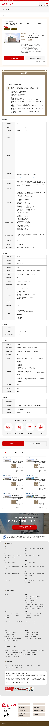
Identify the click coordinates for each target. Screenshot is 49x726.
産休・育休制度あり (7, 656)
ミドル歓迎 (6, 652)
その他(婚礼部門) (39, 628)
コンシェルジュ (33, 600)
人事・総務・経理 (34, 632)
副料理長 (5, 632)
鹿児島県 (30, 575)
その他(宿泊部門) (40, 606)
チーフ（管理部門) (33, 636)
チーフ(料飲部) (6, 615)
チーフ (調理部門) (7, 634)
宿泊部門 (26, 594)
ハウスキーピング (36, 613)
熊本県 (30, 573)
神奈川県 (9, 555)
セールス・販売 (27, 634)
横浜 (39, 580)
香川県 (9, 573)
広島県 (25, 566)
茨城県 (5, 557)
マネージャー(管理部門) (28, 638)
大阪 (29, 580)
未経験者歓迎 (32, 650)
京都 (43, 580)
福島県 (30, 548)
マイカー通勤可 (23, 654)
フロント (29, 39)
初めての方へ (22, 704)
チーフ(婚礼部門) (39, 626)
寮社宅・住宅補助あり (31, 654)
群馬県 (13, 557)
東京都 (5, 555)
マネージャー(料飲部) (15, 615)
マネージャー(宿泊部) (39, 604)
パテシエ (11, 640)
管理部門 (26, 630)
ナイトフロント (37, 598)
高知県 (17, 573)
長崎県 (38, 573)
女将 (34, 606)
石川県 (5, 562)
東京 (25, 580)
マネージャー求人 (19, 652)
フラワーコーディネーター (29, 626)
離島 (9, 580)
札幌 (29, 582)
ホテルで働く (7, 28)
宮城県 (25, 548)
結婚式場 (5, 665)
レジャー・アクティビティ (29, 602)
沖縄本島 (5, 580)
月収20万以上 (13, 28)
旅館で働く (6, 650)
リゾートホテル (37, 665)
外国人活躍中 (12, 652)
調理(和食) (14, 638)
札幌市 (5, 548)
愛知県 (6, 21)
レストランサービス (19, 613)
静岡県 (30, 555)
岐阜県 (34, 555)
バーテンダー (11, 613)
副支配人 (26, 606)
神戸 (25, 582)
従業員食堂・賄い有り (17, 656)
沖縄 (4, 578)
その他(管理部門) (38, 638)
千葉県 (18, 555)
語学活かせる (34, 652)
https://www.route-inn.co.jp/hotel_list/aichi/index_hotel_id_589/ (31, 177)
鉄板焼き (16, 640)
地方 (4, 584)
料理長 (10, 632)
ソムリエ (5, 613)
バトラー (26, 598)
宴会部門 (5, 620)
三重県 (38, 555)
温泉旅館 (5, 667)
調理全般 (13, 634)
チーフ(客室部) (27, 615)
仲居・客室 (32, 596)
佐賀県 (34, 573)
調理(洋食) (19, 638)
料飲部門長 (6, 594)
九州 (25, 571)
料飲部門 (5, 611)
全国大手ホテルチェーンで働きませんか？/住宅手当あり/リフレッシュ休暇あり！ (17, 461)
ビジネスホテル (19, 665)
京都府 (13, 566)
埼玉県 (14, 555)
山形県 (42, 548)
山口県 (42, 566)
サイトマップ (28, 723)
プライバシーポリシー (15, 723)
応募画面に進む (14, 58)
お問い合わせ (37, 707)
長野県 (30, 562)
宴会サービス (11, 621)
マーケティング (35, 634)
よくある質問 (22, 707)
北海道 (5, 546)
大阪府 (5, 566)
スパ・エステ (27, 632)
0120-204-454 (8, 709)
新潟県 (25, 562)
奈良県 (22, 566)
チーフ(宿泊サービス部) (28, 604)
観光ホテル (11, 667)
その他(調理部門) (7, 638)
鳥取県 (34, 566)
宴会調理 (14, 632)
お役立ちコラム (22, 710)
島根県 (38, 566)
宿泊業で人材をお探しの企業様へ (23, 714)
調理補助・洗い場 (7, 636)
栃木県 (9, 557)
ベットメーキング (27, 613)
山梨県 (34, 562)
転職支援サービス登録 (38, 710)
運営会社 (36, 714)
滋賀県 (17, 566)
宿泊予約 (31, 598)
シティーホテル (12, 665)
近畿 (4, 564)
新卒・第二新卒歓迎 (40, 650)
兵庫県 (9, 566)
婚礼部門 (26, 620)
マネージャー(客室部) (36, 615)
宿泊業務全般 (37, 596)
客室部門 (26, 611)
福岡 (36, 580)
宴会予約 (5, 621)
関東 (4, 553)
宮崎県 (25, 575)
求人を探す (36, 704)
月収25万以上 (25, 650)
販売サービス (27, 608)
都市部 (25, 578)
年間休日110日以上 (14, 654)
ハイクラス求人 (28, 652)
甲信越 (25, 560)
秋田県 (25, 550)
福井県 (13, 562)
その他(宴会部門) (19, 621)
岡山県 (30, 566)
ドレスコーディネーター (29, 623)
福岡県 (25, 573)
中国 (25, 564)
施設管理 (26, 636)
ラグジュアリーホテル (28, 665)
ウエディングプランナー (29, 621)
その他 (21, 667)
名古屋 (32, 580)
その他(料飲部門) (7, 617)
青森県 (34, 548)
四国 (4, 571)
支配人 (31, 606)
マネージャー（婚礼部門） (29, 628)
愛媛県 (13, 573)
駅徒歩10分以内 (7, 654)
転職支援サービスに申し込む (24, 527)
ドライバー (42, 634)
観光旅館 (16, 667)
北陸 (4, 560)
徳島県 (5, 573)
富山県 (9, 562)
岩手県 (38, 548)
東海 (25, 553)
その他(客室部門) (27, 617)
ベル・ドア (26, 600)
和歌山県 (5, 568)
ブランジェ (14, 636)
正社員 (6, 26)
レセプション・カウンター (36, 608)
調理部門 (5, 630)
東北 (25, 546)
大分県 (42, 573)
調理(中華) (6, 640)
